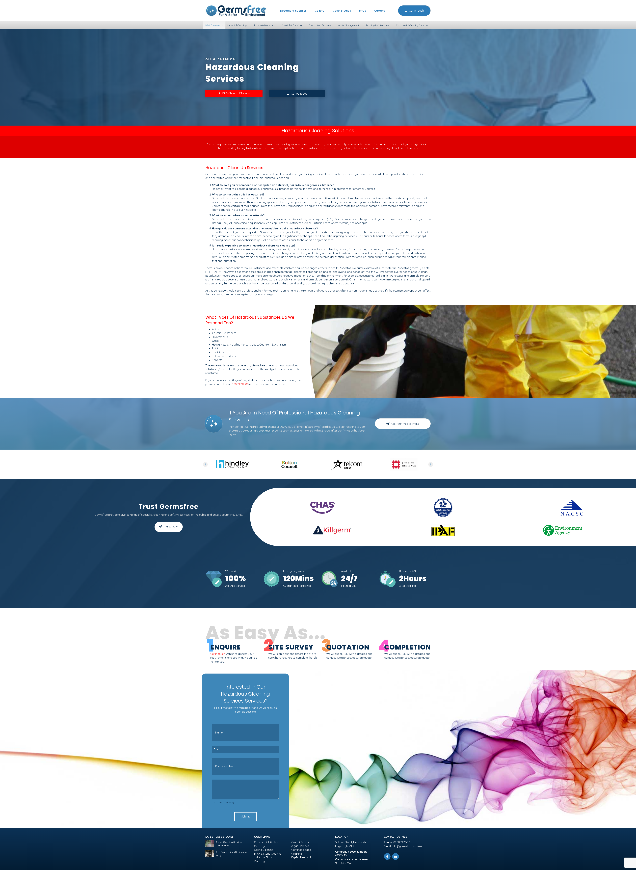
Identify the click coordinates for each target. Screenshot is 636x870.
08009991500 (240, 384)
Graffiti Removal (301, 842)
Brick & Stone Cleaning (268, 853)
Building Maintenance (377, 25)
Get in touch (217, 653)
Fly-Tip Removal (301, 857)
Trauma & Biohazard (264, 25)
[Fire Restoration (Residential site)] (209, 853)
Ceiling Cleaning (263, 849)
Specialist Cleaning (292, 25)
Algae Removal (300, 846)
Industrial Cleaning (237, 25)
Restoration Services (320, 25)
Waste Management (348, 25)
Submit (245, 816)
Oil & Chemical (212, 25)
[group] (231, 578)
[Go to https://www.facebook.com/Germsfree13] (387, 856)
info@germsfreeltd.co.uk (320, 426)
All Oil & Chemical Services (235, 93)
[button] (414, 10)
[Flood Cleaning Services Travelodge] (209, 843)
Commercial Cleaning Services (412, 25)
